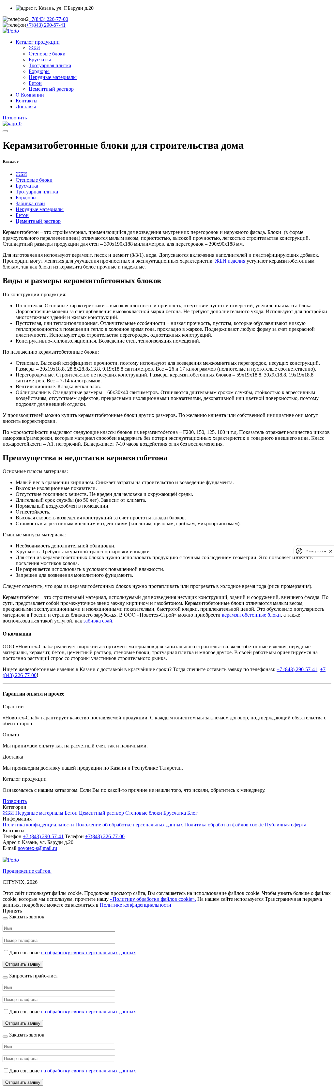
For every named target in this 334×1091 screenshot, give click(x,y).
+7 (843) (43, 836)
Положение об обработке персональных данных (129, 824)
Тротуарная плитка (50, 65)
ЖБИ (34, 48)
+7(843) (48, 19)
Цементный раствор (51, 89)
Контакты (27, 100)
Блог (192, 813)
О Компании (30, 95)
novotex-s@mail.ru (37, 848)
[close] (330, 551)
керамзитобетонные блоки (251, 615)
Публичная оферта (285, 824)
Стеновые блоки (47, 53)
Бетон (35, 83)
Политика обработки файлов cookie (224, 824)
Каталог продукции (38, 42)
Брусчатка (40, 59)
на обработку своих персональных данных (88, 952)
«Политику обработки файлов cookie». (153, 899)
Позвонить (15, 117)
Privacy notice (316, 551)
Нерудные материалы (53, 77)
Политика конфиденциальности (38, 824)
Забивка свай (30, 203)
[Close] (5, 918)
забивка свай (98, 620)
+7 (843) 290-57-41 (297, 669)
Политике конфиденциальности (135, 905)
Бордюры (39, 71)
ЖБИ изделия (230, 261)
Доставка (26, 106)
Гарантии (13, 706)
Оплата (11, 734)
